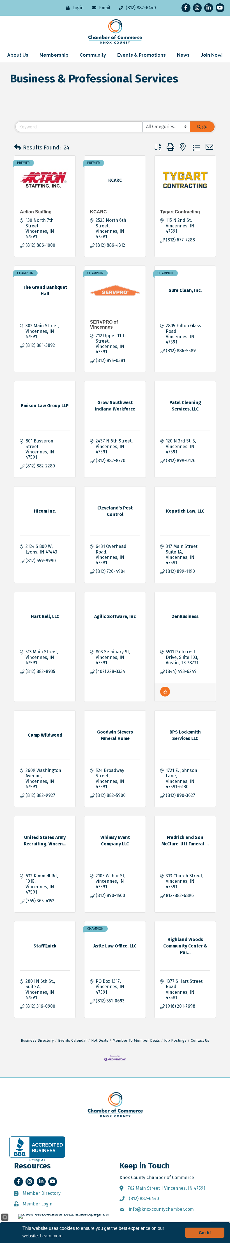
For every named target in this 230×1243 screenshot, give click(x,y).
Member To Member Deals (136, 1040)
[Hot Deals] (165, 695)
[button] (17, 147)
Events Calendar (72, 1040)
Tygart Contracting (180, 211)
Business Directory (37, 1040)
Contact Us (200, 1040)
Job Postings (175, 1040)
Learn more (51, 1235)
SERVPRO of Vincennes (104, 324)
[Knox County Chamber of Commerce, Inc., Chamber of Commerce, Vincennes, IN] (37, 1149)
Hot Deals (99, 1040)
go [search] (204, 126)
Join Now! (212, 55)
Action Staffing (36, 211)
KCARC (98, 211)
